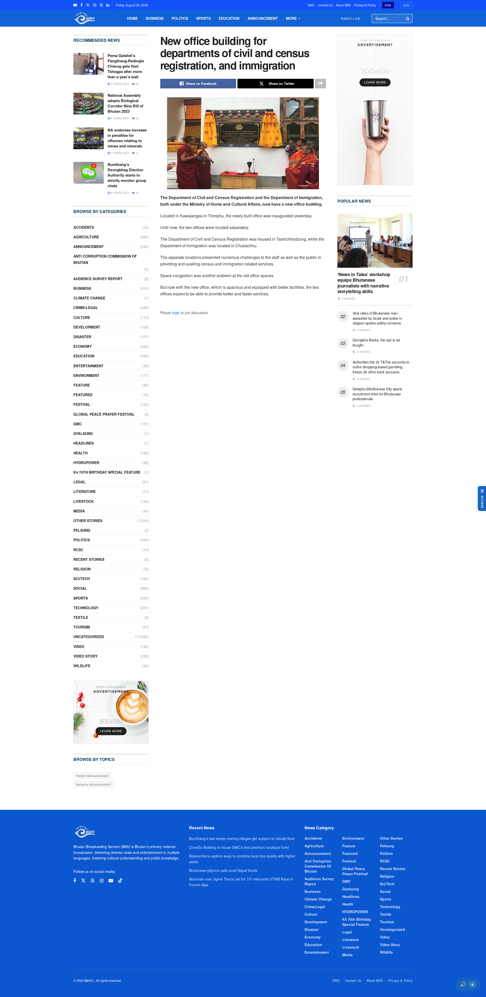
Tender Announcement (92, 776)
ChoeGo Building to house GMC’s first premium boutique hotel (239, 847)
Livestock (83, 501)
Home (132, 18)
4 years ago (119, 84)
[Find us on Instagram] (94, 5)
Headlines (83, 443)
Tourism (81, 626)
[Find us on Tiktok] (120, 881)
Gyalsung (83, 433)
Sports (203, 18)
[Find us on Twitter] (88, 5)
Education (229, 18)
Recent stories (88, 559)
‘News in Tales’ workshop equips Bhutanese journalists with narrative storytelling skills (363, 283)
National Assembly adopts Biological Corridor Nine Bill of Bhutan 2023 (125, 103)
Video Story (85, 656)
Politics (180, 18)
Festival (81, 404)
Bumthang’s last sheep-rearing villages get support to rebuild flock (242, 838)
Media (79, 510)
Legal (79, 481)
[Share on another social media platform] (320, 83)
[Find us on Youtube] (75, 5)
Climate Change (89, 297)
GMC (311, 5)
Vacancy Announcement (93, 784)
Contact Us (325, 5)
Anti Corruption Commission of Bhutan (105, 259)
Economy (82, 346)
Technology (85, 607)
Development (86, 327)
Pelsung (81, 530)
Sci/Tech (81, 578)
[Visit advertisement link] (111, 712)
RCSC (78, 549)
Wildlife (81, 665)
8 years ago (119, 192)
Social (80, 588)
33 (136, 192)
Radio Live (350, 18)
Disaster (82, 336)
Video (78, 646)
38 (136, 84)
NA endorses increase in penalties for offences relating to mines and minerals (127, 138)
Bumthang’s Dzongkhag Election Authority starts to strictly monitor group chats (127, 175)
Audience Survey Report (98, 278)
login (176, 312)
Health (80, 452)
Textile (80, 617)
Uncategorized (88, 636)
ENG (388, 5)
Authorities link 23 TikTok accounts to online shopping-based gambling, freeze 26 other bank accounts (381, 366)
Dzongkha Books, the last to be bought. (376, 342)
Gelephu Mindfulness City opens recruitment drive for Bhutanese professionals (377, 393)
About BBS (343, 5)
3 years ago (119, 118)
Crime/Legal (85, 307)
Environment (86, 375)
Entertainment (88, 365)
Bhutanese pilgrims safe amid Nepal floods (223, 870)
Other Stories (87, 520)
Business (155, 18)
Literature (84, 491)
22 (136, 118)
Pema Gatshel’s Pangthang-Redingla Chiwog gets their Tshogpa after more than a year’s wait (126, 66)
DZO (406, 5)
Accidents (83, 227)
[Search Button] (408, 18)
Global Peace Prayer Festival (104, 414)
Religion (82, 568)
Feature (81, 385)
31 (136, 153)
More (291, 18)
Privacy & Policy (365, 5)
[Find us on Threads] (101, 5)
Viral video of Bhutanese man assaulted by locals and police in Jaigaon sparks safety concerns (377, 318)
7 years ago (119, 153)
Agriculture (86, 236)
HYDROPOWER (86, 462)
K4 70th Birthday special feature (106, 472)
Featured (82, 394)
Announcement (263, 18)
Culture (81, 317)
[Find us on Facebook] (81, 5)
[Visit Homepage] (84, 18)
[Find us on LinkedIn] (107, 5)
